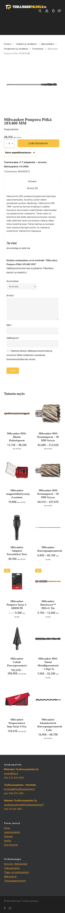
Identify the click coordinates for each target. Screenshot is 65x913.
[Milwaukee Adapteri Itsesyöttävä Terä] (16, 527)
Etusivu (7, 44)
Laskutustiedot (12, 832)
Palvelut (8, 836)
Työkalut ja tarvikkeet (26, 44)
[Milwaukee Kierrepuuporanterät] (48, 527)
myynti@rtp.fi (11, 773)
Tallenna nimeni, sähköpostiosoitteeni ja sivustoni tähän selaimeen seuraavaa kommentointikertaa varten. (29, 355)
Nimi (9, 325)
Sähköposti (13, 338)
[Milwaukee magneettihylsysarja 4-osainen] (16, 470)
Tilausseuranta (12, 868)
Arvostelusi (12, 281)
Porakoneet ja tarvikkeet (16, 48)
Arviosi (10, 295)
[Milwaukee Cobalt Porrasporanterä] (16, 638)
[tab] (32, 181)
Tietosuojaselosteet (15, 880)
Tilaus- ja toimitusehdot (16, 872)
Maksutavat (10, 876)
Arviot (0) (32, 188)
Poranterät (37, 48)
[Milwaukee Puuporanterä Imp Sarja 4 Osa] (16, 699)
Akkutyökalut (47, 44)
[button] (59, 10)
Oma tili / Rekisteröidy (16, 864)
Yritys (7, 828)
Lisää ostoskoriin (38, 143)
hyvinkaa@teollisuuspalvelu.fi (19, 789)
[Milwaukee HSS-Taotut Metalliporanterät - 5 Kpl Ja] (48, 638)
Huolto (7, 840)
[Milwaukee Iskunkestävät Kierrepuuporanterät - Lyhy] (48, 699)
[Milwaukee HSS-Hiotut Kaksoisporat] (16, 413)
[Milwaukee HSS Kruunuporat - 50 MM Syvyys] (48, 470)
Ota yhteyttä (11, 844)
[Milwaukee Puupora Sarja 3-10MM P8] (16, 581)
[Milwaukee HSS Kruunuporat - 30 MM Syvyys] (48, 413)
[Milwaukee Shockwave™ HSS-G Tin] (48, 581)
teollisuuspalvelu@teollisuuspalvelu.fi (24, 804)
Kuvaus (32, 181)
